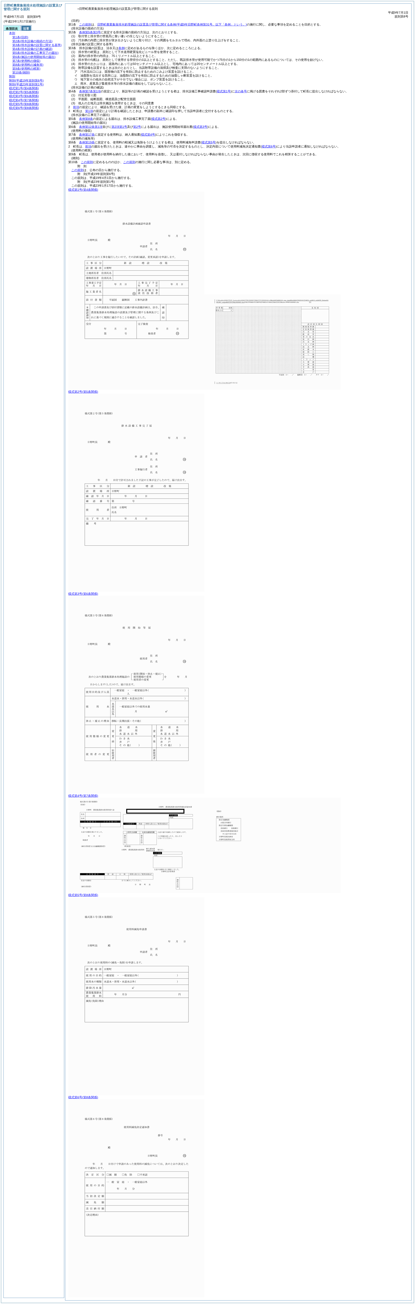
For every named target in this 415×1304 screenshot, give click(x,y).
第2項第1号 (119, 126)
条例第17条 (87, 134)
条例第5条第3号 (90, 32)
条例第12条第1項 (90, 126)
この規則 (85, 24)
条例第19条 (87, 142)
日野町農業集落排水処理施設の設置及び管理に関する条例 (172, 24)
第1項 (89, 111)
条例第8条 (86, 118)
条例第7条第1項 (90, 91)
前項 (76, 107)
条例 (121, 48)
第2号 (137, 126)
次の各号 (241, 91)
